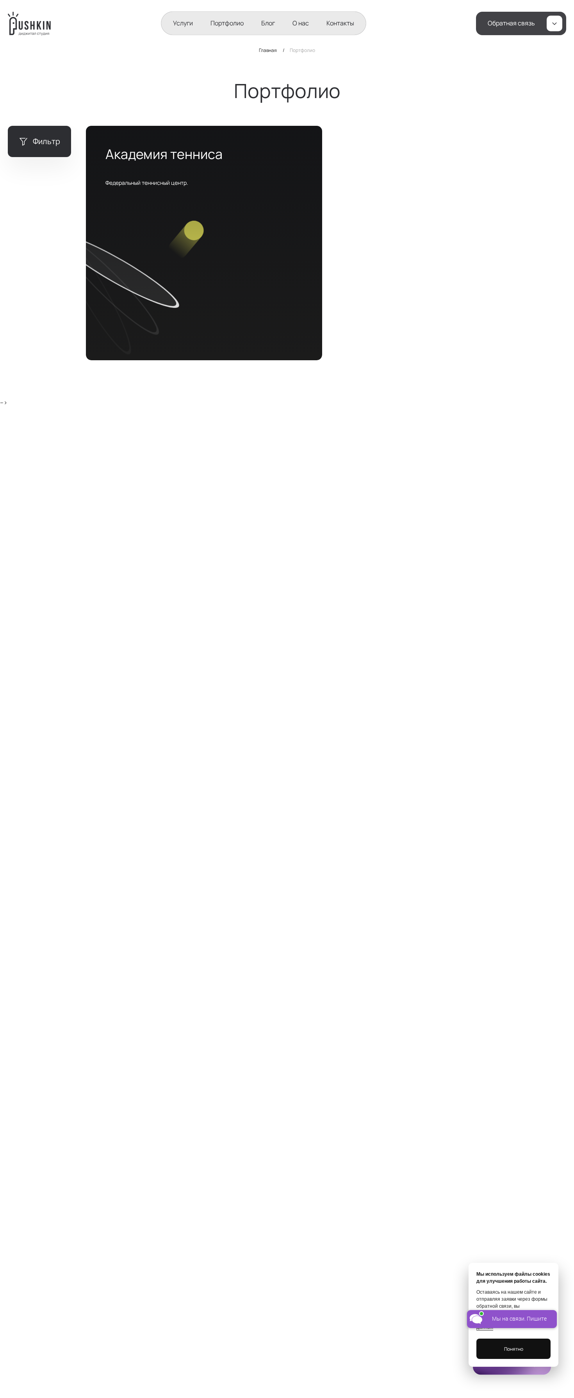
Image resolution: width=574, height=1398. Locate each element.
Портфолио (227, 23)
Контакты (340, 23)
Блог (268, 23)
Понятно (513, 1349)
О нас (300, 23)
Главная (268, 50)
